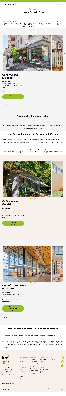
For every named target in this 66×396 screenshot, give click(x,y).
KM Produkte (32, 359)
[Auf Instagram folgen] (62, 357)
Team (21, 369)
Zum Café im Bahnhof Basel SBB (13, 308)
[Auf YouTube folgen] (62, 365)
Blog (21, 359)
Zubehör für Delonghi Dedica (34, 363)
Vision (41, 361)
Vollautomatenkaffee (55, 364)
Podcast (21, 361)
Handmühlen (32, 368)
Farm (21, 378)
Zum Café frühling (13, 97)
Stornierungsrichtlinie (6, 389)
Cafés (21, 374)
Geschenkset (32, 373)
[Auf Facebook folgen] (62, 361)
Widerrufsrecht (4, 388)
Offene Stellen (22, 381)
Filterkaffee (53, 359)
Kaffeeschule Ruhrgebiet (43, 372)
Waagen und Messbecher (32, 366)
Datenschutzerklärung (12, 388)
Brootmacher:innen (40, 142)
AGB (18, 388)
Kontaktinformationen (33, 388)
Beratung (21, 371)
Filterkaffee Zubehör (34, 370)
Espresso (52, 361)
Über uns (62, 389)
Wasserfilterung (33, 371)
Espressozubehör (33, 361)
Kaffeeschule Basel (44, 369)
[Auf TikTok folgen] (62, 369)
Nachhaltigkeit (43, 359)
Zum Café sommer (13, 223)
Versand (21, 388)
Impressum (26, 388)
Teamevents (22, 373)
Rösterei (57, 23)
